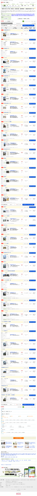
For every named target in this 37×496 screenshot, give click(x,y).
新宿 (26, 454)
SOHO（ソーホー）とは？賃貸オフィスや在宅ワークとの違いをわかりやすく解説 (9, 443)
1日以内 (13, 432)
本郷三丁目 (20, 453)
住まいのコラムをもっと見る (29, 449)
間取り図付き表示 (18, 23)
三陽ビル (5, 206)
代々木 (25, 454)
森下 (31, 453)
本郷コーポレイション (7, 39)
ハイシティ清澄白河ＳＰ (4, 330)
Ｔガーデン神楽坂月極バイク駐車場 (6, 321)
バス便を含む (3, 423)
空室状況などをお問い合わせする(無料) (28, 25)
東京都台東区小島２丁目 (4, 385)
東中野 (34, 454)
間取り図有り (3, 429)
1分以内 (7, 422)
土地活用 (9, 485)
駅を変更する (8, 15)
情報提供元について (3, 464)
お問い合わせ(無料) (33, 30)
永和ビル (5, 261)
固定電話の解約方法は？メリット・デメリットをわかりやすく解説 (20, 443)
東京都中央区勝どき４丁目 (7, 103)
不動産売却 (7, 485)
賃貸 (6, 482)
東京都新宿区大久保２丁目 (4, 367)
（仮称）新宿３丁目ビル (7, 66)
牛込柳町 (11, 453)
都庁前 (1, 453)
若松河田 (9, 453)
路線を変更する (4, 15)
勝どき (5, 454)
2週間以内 (23, 432)
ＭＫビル (2, 358)
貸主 (11, 411)
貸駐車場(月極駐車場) (30, 416)
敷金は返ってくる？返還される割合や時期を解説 (20, 446)
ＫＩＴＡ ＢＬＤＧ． (7, 234)
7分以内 (14, 422)
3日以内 (16, 432)
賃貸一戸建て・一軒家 (12, 482)
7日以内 (20, 432)
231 (32, 21)
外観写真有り (12, 429)
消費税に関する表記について (15, 481)
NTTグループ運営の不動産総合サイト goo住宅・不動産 (7, 0)
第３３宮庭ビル (3, 376)
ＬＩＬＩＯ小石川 (6, 94)
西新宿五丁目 (29, 454)
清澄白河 (33, 453)
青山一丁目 (19, 454)
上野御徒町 (23, 453)
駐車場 (19, 482)
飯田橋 (16, 453)
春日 (18, 453)
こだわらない (4, 432)
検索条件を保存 (20, 18)
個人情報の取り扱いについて (8, 481)
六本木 (17, 454)
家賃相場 (21, 482)
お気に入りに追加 (19, 25)
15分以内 (22, 422)
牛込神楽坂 (14, 453)
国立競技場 (22, 454)
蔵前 (28, 453)
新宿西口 (4, 453)
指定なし (3, 422)
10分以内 (18, 422)
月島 (3, 454)
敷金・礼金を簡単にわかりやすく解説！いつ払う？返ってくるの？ (32, 443)
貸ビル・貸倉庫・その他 (5, 417)
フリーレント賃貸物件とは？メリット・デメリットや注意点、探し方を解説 (32, 447)
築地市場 (7, 454)
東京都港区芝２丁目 (6, 48)
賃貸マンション (16, 482)
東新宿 (6, 453)
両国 (29, 453)
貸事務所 (3, 416)
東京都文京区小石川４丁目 (7, 252)
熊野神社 (5, 158)
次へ (34, 21)
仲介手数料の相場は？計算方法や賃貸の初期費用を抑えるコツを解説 (9, 447)
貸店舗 (11, 416)
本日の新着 (8, 432)
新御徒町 (26, 453)
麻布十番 (15, 454)
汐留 (9, 454)
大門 (10, 454)
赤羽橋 (12, 454)
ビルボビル (5, 289)
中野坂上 (32, 454)
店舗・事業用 (8, 482)
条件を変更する (6, 18)
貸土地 (20, 416)
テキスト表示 (6, 23)
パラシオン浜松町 (6, 243)
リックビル (5, 57)
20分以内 (25, 422)
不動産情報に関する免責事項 (8, 464)
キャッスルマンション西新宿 (7, 121)
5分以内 (11, 422)
